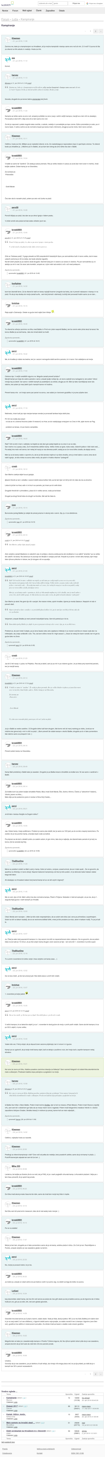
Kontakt (39, 1453)
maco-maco (86, 1406)
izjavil (29, 83)
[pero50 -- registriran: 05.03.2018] (8, 209)
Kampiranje (11, 1397)
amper (8, 1433)
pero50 (15, 207)
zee (13, 58)
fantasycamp (10, 1416)
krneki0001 (17, 108)
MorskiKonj (10, 1425)
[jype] (8, 506)
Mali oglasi (27, 10)
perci (14, 351)
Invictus (15, 303)
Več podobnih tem (8, 1442)
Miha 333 (16, 1166)
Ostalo (62, 10)
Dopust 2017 (12, 1406)
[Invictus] (8, 304)
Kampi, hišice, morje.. (16, 1414)
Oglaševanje (7, 1453)
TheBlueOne (18, 861)
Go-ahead (86, 1398)
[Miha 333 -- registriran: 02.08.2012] (8, 1167)
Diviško (47, 1105)
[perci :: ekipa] (8, 352)
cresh (14, 466)
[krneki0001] (8, 109)
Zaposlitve (50, 10)
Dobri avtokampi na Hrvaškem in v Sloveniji (26, 1430)
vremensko (36, 99)
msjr (83, 1423)
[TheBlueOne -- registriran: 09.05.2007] (8, 862)
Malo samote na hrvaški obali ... (20, 1422)
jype (14, 505)
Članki (38, 10)
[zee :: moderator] (8, 59)
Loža (15, 1402)
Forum (15, 10)
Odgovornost (76, 1449)
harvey (15, 75)
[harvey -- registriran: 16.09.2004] (8, 76)
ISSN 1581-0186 (77, 1453)
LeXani (15, 1291)
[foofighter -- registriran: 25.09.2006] (8, 285)
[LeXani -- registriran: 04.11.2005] (8, 1292)
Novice (5, 10)
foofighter (16, 283)
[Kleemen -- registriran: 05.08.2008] (8, 39)
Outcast (9, 1408)
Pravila (5, 1449)
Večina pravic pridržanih (46, 1449)
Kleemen (16, 38)
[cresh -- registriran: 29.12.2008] (8, 467)
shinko (84, 1431)
